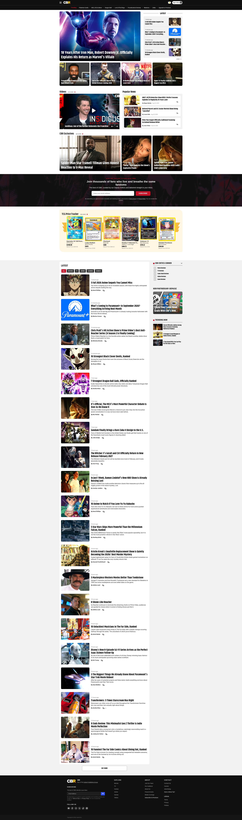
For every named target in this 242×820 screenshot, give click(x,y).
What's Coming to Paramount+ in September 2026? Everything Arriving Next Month (155, 34)
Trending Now (161, 320)
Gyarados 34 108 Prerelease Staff (78, 241)
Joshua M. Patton (98, 734)
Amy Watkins (96, 684)
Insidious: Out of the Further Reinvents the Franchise (82, 126)
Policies (166, 805)
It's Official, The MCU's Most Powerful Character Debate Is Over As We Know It (119, 406)
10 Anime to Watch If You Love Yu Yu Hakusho (113, 504)
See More (71, 92)
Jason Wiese (147, 125)
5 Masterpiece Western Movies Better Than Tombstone (117, 577)
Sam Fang (96, 463)
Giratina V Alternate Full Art (131, 243)
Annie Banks (96, 634)
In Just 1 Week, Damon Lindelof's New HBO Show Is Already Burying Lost (119, 479)
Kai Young (96, 660)
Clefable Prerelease (165, 243)
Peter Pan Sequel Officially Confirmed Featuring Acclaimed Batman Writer (158, 121)
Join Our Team (149, 783)
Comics (116, 789)
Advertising (167, 789)
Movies (116, 783)
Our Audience (149, 786)
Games (116, 795)
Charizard (106, 241)
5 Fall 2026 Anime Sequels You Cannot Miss (154, 23)
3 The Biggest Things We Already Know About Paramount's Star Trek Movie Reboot (119, 676)
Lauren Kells (147, 114)
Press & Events (149, 792)
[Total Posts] (177, 102)
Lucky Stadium (90, 243)
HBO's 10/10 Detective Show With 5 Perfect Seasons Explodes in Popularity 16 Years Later (160, 98)
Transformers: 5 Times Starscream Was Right (112, 700)
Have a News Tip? (169, 792)
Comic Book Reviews (163, 274)
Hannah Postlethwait (99, 562)
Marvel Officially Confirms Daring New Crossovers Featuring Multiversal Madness (172, 327)
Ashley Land (96, 585)
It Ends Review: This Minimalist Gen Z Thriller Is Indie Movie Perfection (116, 725)
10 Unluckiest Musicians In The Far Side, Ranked (114, 626)
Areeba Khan (96, 388)
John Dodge (96, 437)
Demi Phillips (97, 290)
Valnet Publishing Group (91, 782)
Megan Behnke (147, 103)
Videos (116, 797)
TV (115, 786)
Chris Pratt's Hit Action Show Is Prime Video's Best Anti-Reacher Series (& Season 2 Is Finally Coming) (156, 44)
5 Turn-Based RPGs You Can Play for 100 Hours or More (172, 343)
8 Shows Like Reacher (101, 602)
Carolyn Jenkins (97, 488)
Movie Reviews (161, 268)
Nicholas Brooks (97, 340)
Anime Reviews (161, 277)
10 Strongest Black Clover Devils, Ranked (155, 53)
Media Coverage (149, 795)
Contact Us (167, 783)
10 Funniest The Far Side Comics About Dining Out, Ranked (119, 749)
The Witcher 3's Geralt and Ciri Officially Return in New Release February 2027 (117, 455)
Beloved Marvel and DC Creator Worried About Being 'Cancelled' (160, 110)
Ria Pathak (96, 414)
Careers (166, 786)
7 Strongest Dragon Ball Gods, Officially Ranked (113, 381)
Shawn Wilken (97, 364)
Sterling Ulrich (97, 537)
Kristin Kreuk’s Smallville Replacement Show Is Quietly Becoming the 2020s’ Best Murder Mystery (117, 553)
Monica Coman (97, 316)
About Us (147, 789)
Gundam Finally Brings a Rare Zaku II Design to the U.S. (117, 430)
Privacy (166, 802)
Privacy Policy (142, 198)
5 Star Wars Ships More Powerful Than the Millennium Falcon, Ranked (116, 529)
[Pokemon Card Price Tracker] (169, 2)
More (178, 59)
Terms (166, 799)
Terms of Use (132, 198)
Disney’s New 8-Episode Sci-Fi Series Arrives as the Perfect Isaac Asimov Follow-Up (119, 651)
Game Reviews (161, 279)
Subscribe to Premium (151, 797)
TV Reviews (160, 271)
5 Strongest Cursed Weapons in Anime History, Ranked (171, 335)
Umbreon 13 (144, 241)
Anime (116, 792)
